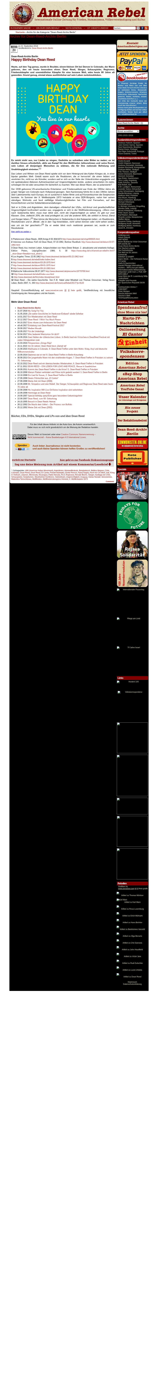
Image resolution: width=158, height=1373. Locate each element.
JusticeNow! (123, 278)
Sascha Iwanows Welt (127, 293)
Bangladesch (84, 470)
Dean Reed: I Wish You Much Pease (44, 319)
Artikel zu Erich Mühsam (132, 916)
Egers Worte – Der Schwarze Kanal (133, 259)
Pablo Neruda (54, 475)
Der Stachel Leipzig (126, 248)
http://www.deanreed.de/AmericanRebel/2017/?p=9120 (60, 283)
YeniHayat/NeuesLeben (128, 298)
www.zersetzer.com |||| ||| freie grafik (64, 290)
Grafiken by (123, 886)
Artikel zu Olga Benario (132, 936)
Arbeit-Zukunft (124, 237)
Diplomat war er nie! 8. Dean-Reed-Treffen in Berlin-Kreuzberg (55, 355)
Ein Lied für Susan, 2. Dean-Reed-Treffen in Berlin (50, 375)
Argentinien (59, 470)
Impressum (132, 982)
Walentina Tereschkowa (21, 479)
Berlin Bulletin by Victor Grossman (132, 242)
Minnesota (33, 475)
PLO (63, 475)
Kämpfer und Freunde (127, 280)
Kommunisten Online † (127, 287)
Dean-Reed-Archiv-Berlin (128, 246)
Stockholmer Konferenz (44, 477)
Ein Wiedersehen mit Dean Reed (42, 317)
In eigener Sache (20, 28)
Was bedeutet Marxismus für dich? (43, 334)
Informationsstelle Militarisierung (131, 270)
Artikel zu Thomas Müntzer (132, 895)
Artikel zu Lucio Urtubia (132, 970)
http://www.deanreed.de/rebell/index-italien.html (34, 259)
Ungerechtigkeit (72, 477)
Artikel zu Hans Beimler (132, 922)
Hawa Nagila (83, 473)
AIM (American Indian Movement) (39, 470)
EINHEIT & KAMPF (126, 257)
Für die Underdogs (36, 331)
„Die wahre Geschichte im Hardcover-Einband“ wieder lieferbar (55, 314)
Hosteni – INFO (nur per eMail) (131, 268)
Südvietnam (60, 477)
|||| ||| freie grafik (133, 889)
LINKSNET (122, 289)
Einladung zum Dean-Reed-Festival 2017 (46, 325)
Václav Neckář (94, 477)
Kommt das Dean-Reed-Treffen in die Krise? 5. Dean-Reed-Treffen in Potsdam (63, 369)
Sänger (91, 475)
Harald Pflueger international (130, 265)
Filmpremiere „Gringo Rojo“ (40, 343)
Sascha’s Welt (124, 296)
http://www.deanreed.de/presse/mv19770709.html (67, 271)
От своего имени (97, 28)
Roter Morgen (124, 291)
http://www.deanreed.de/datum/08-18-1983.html (34, 268)
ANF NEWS (123, 239)
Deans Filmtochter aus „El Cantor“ (43, 378)
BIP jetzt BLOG (124, 244)
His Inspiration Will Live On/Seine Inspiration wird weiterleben (55, 390)
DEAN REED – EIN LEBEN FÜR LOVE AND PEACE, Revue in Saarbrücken (62, 366)
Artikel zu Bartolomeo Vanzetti (132, 929)
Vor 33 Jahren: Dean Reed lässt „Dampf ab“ (47, 346)
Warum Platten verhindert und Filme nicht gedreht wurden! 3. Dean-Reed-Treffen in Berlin (67, 372)
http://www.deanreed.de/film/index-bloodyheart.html (36, 277)
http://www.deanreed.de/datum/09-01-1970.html (34, 265)
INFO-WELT (123, 274)
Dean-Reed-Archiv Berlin (42, 48)
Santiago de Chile (102, 475)
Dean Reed (25, 473)
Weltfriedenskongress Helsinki (55, 479)
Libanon (24, 475)
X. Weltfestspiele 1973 (78, 479)
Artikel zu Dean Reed (132, 977)
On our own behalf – (49, 28)
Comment (110, 481)
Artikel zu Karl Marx (132, 902)
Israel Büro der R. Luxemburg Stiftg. (133, 276)
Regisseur (70, 475)
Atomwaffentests (71, 470)
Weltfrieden (37, 479)
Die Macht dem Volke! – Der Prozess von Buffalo (50, 404)
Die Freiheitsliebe (125, 250)
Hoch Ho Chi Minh (97, 473)
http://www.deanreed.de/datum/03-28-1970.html (34, 262)
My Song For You (36, 311)
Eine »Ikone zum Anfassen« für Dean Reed (47, 322)
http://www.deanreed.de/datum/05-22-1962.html (62, 256)
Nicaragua (43, 475)
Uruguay (83, 477)
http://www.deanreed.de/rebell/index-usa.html (34, 274)
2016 (130, 135)
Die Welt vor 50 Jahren (127, 252)
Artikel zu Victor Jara (132, 956)
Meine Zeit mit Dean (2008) (40, 381)
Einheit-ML (122, 255)
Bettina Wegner (97, 470)
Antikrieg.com (124, 235)
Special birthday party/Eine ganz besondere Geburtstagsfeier (55, 396)
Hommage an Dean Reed (39, 393)
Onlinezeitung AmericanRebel (79, 14)
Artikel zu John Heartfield (132, 950)
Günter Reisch (71, 473)
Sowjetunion (28, 477)
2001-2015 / (123, 135)
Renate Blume (81, 475)
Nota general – (75, 28)
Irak (107, 473)
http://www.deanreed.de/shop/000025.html (81, 239)
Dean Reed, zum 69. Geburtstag (42, 398)
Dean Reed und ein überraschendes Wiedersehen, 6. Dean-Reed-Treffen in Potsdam (65, 363)
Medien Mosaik (35, 328)
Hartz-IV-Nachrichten (127, 263)
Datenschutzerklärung (132, 984)
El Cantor (45, 473)
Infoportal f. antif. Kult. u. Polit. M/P (132, 272)
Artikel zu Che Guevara (132, 943)
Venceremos (106, 477)
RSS (146, 28)
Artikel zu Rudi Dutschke (132, 963)
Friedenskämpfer (57, 473)
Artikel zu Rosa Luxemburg (132, 909)
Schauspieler (16, 477)
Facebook (142, 28)
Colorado (15, 473)
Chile (107, 470)
